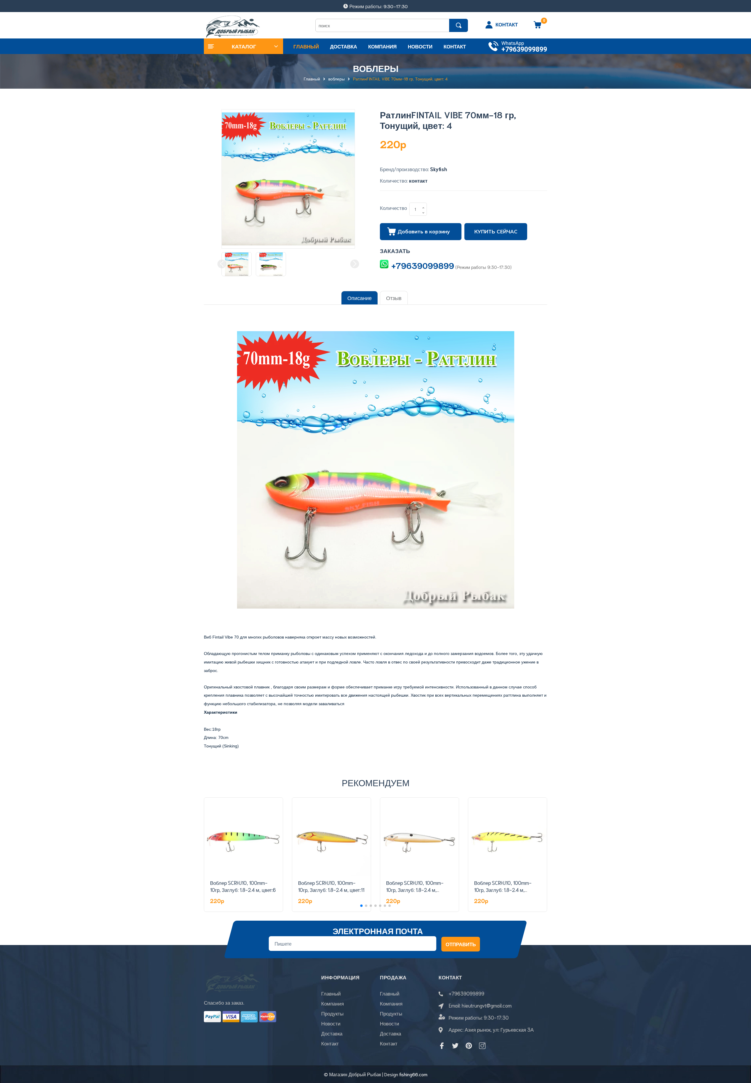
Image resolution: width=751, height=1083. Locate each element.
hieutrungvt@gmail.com (487, 1005)
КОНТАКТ (506, 24)
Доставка (331, 1033)
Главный (331, 993)
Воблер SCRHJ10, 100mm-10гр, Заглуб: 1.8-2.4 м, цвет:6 (243, 886)
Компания (332, 1003)
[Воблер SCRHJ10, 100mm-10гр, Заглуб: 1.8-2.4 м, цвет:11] (331, 837)
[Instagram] (482, 1045)
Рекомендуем (376, 782)
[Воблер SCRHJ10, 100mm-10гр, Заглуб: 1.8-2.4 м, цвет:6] (243, 837)
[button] (361, 906)
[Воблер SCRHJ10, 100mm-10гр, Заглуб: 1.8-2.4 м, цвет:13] (507, 837)
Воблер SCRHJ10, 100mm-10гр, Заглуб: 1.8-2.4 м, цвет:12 (415, 889)
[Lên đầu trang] (739, 1052)
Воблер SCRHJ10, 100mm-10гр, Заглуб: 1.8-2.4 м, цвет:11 (331, 886)
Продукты (332, 1013)
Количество (393, 207)
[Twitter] (455, 1045)
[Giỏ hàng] (537, 26)
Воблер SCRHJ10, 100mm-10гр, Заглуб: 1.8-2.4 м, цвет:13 (503, 889)
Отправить (461, 944)
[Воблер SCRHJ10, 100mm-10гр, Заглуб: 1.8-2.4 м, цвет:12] (419, 837)
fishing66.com (413, 1074)
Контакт (330, 1043)
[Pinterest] (469, 1045)
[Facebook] (442, 1045)
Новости (331, 1023)
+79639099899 (524, 49)
